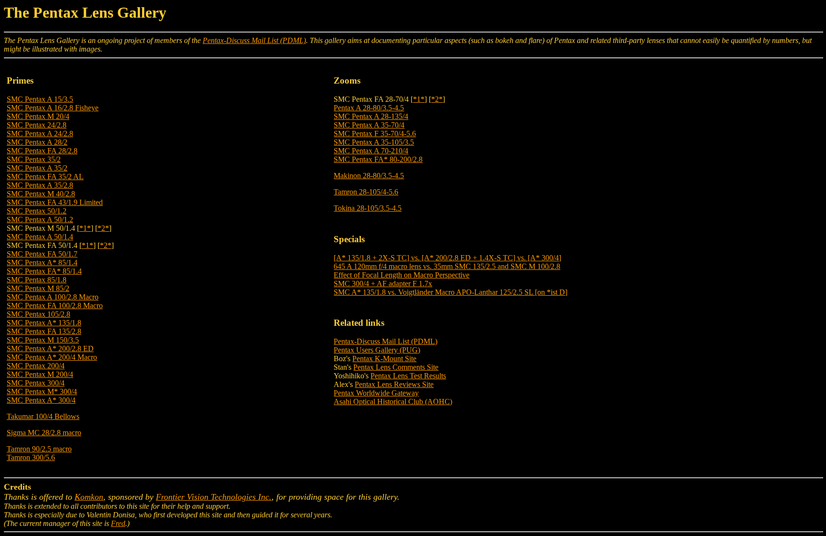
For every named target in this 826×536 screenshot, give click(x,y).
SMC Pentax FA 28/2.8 (42, 151)
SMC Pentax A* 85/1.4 (42, 262)
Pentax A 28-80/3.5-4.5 (369, 108)
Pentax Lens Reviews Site (394, 384)
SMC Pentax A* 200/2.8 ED (50, 348)
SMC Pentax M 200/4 (40, 374)
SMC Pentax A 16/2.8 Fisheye (52, 108)
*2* (103, 228)
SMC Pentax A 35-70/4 (369, 125)
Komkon (89, 497)
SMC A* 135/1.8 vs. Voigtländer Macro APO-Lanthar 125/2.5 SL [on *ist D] (450, 292)
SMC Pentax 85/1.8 (36, 280)
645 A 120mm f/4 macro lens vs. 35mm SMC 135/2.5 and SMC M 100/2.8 (447, 266)
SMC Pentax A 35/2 (37, 168)
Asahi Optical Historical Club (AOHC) (393, 401)
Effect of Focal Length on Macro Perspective (401, 275)
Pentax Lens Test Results (408, 376)
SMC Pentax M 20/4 (38, 116)
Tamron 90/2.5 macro (39, 449)
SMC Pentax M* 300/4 (42, 391)
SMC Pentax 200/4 (36, 366)
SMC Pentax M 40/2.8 (41, 194)
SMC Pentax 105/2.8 (38, 314)
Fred (118, 523)
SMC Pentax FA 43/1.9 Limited (55, 202)
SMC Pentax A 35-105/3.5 (374, 142)
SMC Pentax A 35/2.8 (40, 185)
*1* (85, 228)
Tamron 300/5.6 (31, 457)
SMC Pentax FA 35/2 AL (45, 176)
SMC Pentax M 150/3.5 (43, 340)
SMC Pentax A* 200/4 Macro (52, 357)
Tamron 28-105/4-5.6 (366, 192)
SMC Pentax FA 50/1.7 (42, 254)
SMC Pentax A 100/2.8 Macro (52, 297)
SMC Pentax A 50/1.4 (40, 237)
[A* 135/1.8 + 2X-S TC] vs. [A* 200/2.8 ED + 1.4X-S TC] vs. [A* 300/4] (447, 258)
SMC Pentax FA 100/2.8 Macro (55, 305)
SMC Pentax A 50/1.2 (40, 219)
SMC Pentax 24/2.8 (36, 125)
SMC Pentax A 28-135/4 (371, 116)
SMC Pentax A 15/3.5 (40, 99)
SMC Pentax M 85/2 (38, 288)
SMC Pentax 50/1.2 (36, 211)
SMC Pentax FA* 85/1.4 (44, 271)
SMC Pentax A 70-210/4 (371, 151)
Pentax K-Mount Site (384, 358)
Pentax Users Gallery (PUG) (377, 350)
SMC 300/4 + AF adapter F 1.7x (383, 283)
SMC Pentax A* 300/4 (41, 400)
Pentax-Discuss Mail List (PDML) (254, 40)
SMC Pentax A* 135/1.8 (44, 323)
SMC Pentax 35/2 (34, 159)
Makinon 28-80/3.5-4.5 (369, 176)
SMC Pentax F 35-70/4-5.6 (375, 133)
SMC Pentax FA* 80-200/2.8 (378, 159)
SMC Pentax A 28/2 (37, 142)
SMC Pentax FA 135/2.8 (44, 331)
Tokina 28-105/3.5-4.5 (368, 208)
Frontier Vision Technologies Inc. (214, 497)
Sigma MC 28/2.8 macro (44, 433)
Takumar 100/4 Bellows (43, 416)
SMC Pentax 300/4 (36, 383)
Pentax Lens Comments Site (395, 367)
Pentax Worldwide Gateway (376, 393)
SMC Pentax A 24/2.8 (40, 133)
